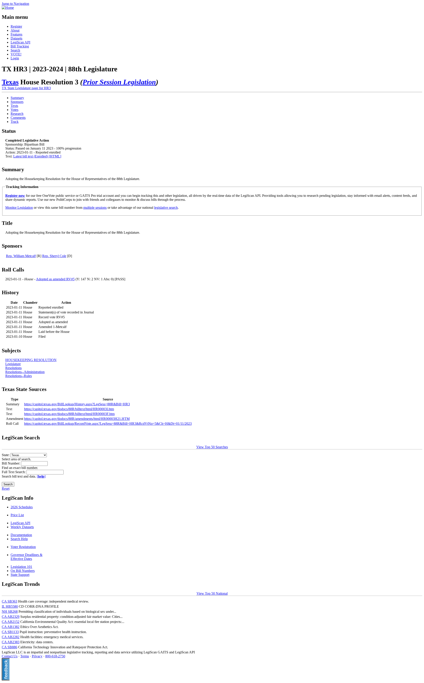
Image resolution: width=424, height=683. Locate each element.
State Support (20, 575)
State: (6, 455)
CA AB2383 (10, 642)
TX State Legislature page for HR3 (26, 88)
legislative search (166, 207)
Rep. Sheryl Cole (54, 256)
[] (41, 476)
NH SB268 (10, 611)
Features (16, 34)
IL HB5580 (10, 606)
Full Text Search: (14, 472)
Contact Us (9, 656)
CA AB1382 (10, 627)
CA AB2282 (10, 637)
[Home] (8, 7)
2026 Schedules (22, 507)
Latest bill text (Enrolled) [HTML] (37, 156)
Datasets (16, 38)
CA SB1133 (10, 632)
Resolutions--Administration (25, 372)
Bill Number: (11, 463)
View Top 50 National (212, 593)
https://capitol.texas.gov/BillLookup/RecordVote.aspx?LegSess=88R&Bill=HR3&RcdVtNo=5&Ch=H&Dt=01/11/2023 (108, 423)
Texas (10, 82)
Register (16, 26)
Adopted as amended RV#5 (55, 279)
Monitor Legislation (19, 207)
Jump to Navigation (15, 4)
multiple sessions (95, 207)
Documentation (21, 535)
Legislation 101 (21, 567)
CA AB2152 (10, 622)
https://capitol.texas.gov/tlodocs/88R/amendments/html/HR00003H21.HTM (77, 419)
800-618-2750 (55, 656)
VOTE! (16, 54)
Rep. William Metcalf (21, 256)
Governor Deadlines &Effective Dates (26, 557)
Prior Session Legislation (119, 82)
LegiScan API (20, 42)
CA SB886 (9, 647)
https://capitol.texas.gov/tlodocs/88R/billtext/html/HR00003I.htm (69, 409)
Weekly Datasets (22, 527)
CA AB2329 (10, 616)
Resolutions (13, 368)
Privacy (37, 656)
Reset (5, 488)
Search (15, 50)
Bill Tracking (20, 46)
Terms (24, 656)
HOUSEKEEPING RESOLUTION (31, 360)
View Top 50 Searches (212, 447)
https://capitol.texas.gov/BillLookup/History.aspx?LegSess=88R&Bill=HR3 (77, 404)
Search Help (19, 539)
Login (15, 58)
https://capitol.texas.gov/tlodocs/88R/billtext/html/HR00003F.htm (69, 414)
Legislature (13, 364)
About (15, 30)
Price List (17, 515)
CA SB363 (9, 601)
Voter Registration (23, 547)
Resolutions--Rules (18, 376)
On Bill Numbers (23, 571)
